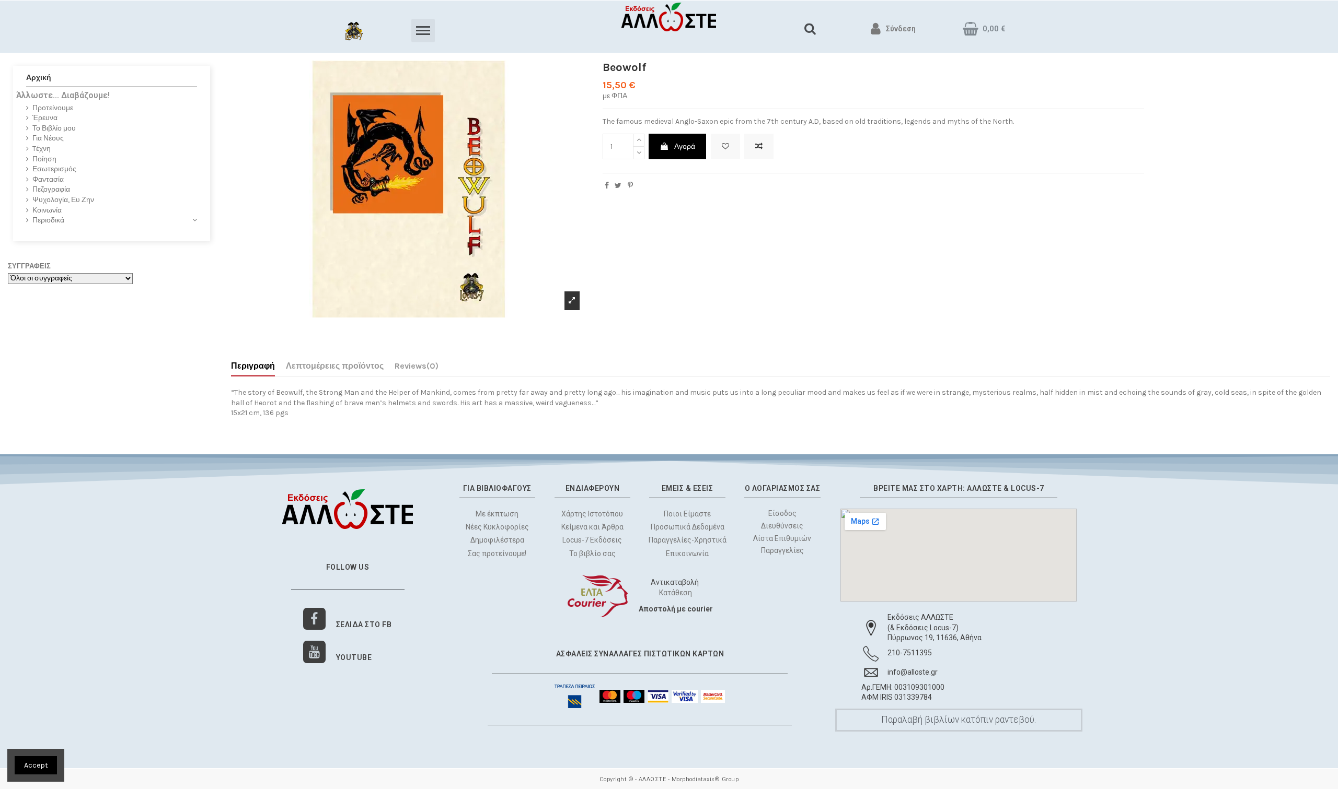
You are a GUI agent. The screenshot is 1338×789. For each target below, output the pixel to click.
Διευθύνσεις (783, 526)
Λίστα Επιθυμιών (783, 538)
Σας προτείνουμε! (497, 553)
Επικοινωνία (687, 553)
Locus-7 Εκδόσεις (592, 540)
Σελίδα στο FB (364, 624)
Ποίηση (44, 159)
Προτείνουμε (52, 107)
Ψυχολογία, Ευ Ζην (63, 199)
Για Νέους (48, 138)
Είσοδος (782, 513)
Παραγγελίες (782, 550)
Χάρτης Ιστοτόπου (592, 514)
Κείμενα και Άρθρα (592, 527)
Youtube (354, 657)
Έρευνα (44, 117)
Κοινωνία (47, 210)
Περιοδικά (48, 220)
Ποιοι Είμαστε (687, 514)
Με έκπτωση (497, 514)
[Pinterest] (630, 185)
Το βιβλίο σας (592, 553)
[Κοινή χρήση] (607, 185)
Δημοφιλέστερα (497, 540)
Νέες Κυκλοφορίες (497, 527)
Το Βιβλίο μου (54, 128)
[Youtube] (314, 652)
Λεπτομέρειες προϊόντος (335, 366)
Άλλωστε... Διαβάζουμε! (63, 95)
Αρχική (38, 77)
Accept (36, 765)
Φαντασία (48, 179)
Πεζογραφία (51, 189)
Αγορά (684, 146)
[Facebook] (314, 619)
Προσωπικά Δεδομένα (687, 527)
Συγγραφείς (29, 266)
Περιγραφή (253, 366)
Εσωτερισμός (54, 168)
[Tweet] (618, 185)
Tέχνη (41, 148)
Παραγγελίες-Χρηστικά (687, 540)
